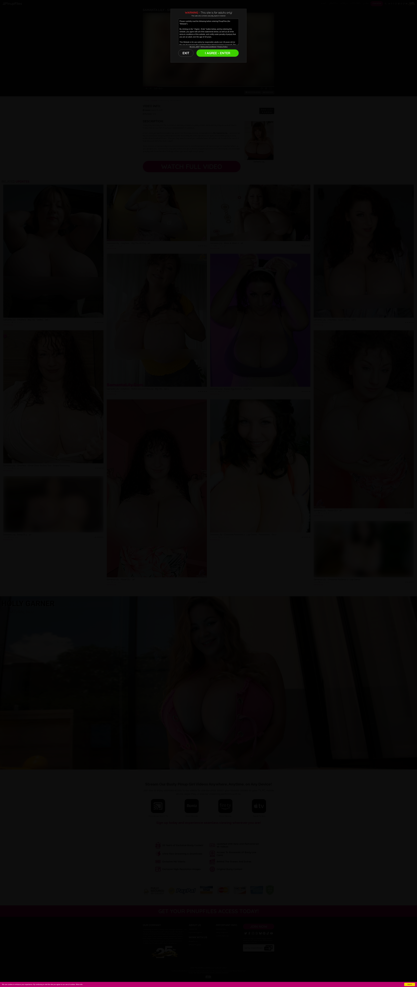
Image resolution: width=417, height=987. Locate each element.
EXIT (186, 53)
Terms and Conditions (208, 47)
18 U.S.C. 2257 (194, 47)
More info (79, 984)
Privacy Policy (222, 47)
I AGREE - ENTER (217, 53)
